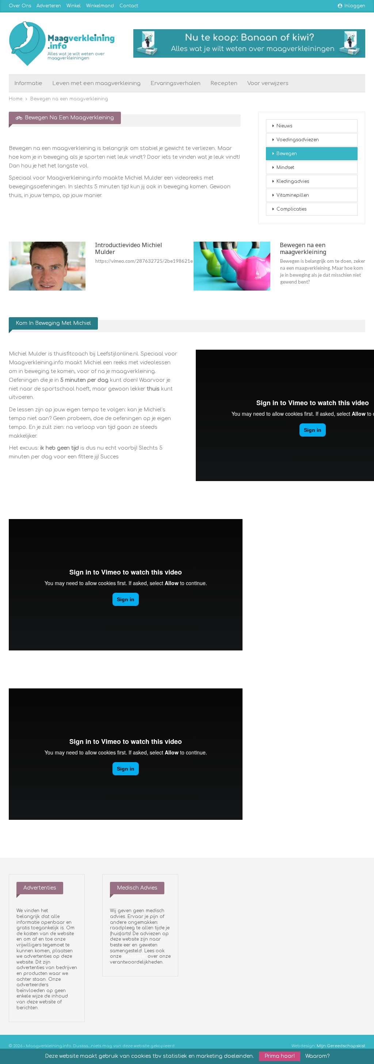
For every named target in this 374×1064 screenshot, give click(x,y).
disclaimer (134, 956)
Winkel (73, 5)
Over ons (20, 5)
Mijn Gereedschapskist (341, 1046)
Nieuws (284, 125)
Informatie (28, 83)
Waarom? (317, 1056)
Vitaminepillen (292, 195)
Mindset (285, 167)
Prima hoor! (279, 1056)
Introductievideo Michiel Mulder (128, 248)
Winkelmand (100, 5)
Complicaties (291, 209)
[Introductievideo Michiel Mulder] (47, 266)
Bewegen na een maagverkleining (303, 248)
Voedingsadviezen (297, 139)
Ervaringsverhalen (175, 83)
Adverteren (49, 5)
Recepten (223, 83)
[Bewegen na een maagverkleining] (232, 266)
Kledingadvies (292, 181)
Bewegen (286, 153)
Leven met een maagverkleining (96, 83)
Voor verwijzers (268, 83)
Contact (128, 5)
